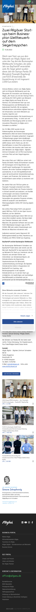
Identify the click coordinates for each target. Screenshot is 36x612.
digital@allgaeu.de (13, 364)
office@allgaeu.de (11, 575)
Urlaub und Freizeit (8, 559)
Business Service (7, 547)
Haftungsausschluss (8, 592)
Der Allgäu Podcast (8, 564)
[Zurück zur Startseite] (18, 6)
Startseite (6, 26)
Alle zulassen (18, 321)
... (13, 26)
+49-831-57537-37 (8, 503)
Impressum (5, 599)
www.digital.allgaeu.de (9, 366)
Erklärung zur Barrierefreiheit (11, 594)
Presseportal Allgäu (8, 586)
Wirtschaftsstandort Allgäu (10, 539)
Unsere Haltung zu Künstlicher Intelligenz (14, 597)
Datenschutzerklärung (8, 589)
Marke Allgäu (6, 537)
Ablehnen (18, 327)
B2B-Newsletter (7, 584)
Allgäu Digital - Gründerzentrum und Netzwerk (16, 544)
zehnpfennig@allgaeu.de (9, 501)
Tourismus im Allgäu (8, 542)
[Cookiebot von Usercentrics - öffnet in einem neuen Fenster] (25, 283)
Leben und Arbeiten (8, 561)
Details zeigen (25, 316)
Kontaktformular (7, 581)
